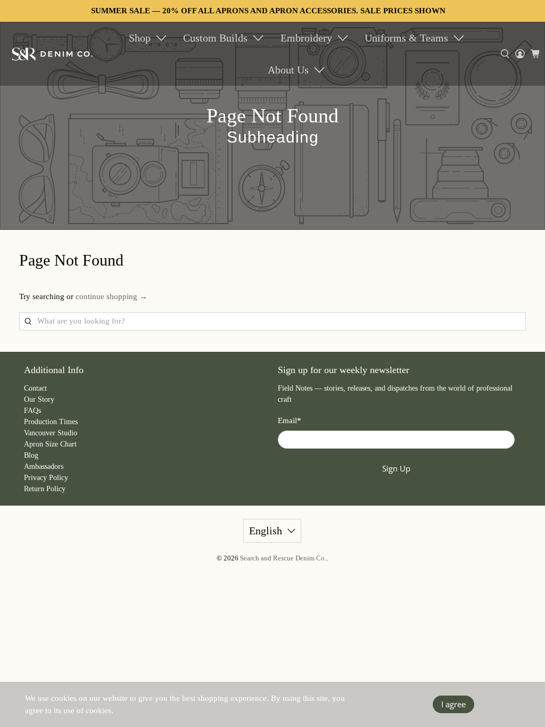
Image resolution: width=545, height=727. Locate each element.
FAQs (32, 411)
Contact (35, 388)
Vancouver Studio (50, 433)
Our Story (39, 399)
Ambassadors (43, 466)
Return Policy (44, 489)
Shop (140, 38)
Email (289, 420)
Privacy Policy (46, 478)
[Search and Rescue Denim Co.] (52, 54)
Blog (31, 455)
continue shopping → (111, 296)
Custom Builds (215, 38)
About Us (288, 70)
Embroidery (306, 38)
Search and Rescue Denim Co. (283, 558)
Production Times (51, 422)
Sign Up (396, 468)
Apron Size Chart (50, 444)
